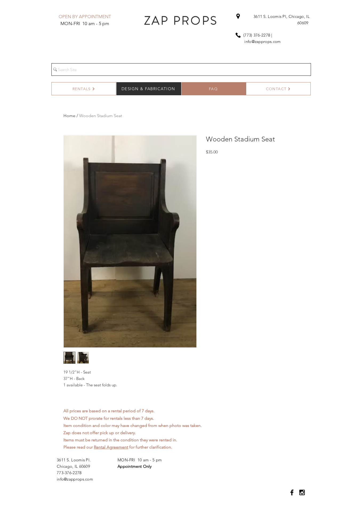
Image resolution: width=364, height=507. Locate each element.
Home (69, 115)
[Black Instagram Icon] (302, 492)
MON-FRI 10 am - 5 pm (140, 459)
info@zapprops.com (262, 41)
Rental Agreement (111, 447)
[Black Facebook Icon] (292, 492)
